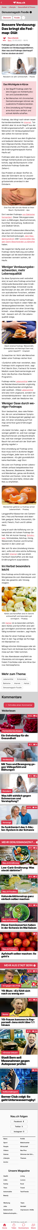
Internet (27, 122)
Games (5, 1154)
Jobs (5, 1206)
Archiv (5, 1162)
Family (5, 1184)
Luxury (22, 1180)
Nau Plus (23, 1150)
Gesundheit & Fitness (26, 7)
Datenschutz (8, 1210)
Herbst (8, 623)
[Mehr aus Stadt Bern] (19, 965)
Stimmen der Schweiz (28, 1154)
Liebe (5, 1180)
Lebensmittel (21, 381)
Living (22, 1176)
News (5, 1139)
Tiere (5, 1188)
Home (4, 7)
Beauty (5, 1195)
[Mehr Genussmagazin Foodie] (19, 842)
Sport (5, 1142)
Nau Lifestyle (13, 38)
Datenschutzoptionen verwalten (10, 1213)
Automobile (7, 1191)
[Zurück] (1, 2)
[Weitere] (23, 17)
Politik (22, 1139)
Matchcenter (24, 1142)
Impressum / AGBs (27, 1210)
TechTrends (24, 1191)
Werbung (6, 1203)
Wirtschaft (24, 1146)
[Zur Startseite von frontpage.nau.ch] (19, 3)
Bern (9, 40)
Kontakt (23, 1206)
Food (22, 1184)
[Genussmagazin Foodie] (19, 12)
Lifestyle (12, 7)
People (5, 1146)
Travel (22, 1188)
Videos (5, 1150)
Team (22, 1203)
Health (5, 1176)
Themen (23, 1158)
